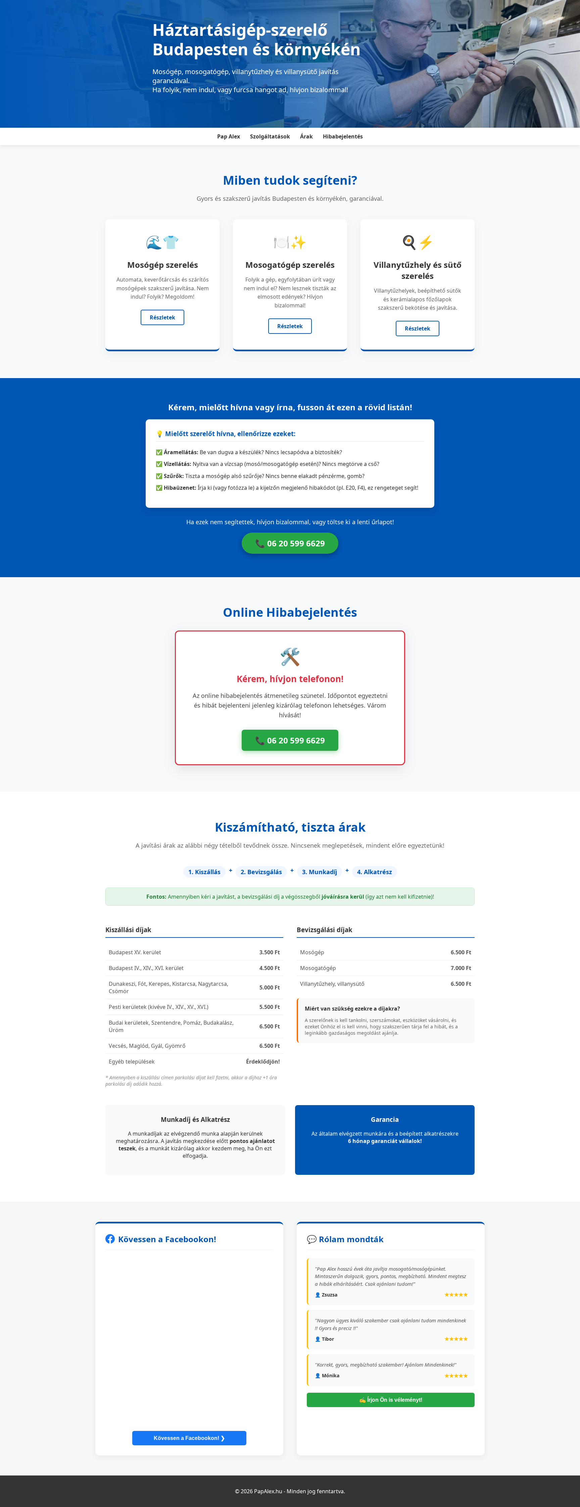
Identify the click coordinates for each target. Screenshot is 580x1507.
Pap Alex (228, 136)
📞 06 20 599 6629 (290, 543)
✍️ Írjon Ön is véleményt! (390, 1400)
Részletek (162, 317)
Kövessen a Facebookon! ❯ (189, 1438)
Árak (306, 136)
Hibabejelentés (343, 136)
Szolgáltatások (270, 136)
